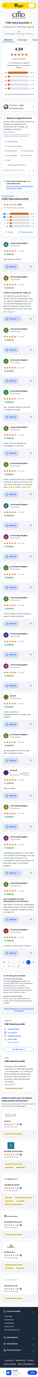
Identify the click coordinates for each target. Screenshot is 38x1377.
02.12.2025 (21, 251)
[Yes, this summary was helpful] (29, 171)
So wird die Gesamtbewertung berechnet (19, 94)
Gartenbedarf (9, 1201)
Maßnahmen (15, 981)
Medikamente (20, 1167)
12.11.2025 (20, 703)
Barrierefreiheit (10, 1364)
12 (23, 962)
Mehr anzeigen (13, 1042)
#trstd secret (9, 1326)
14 (33, 962)
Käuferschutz (9, 1320)
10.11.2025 (20, 844)
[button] (5, 5)
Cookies (30, 1360)
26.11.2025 (20, 337)
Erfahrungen (22, 40)
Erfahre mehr (21, 1106)
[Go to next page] (14, 966)
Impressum (9, 1360)
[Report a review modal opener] (31, 266)
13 (28, 962)
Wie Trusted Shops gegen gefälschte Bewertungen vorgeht (19, 187)
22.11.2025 (20, 543)
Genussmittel (20, 1268)
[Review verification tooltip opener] (31, 23)
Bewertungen (9, 1323)
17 (9, 966)
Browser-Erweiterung (12, 1330)
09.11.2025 (20, 937)
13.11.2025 (20, 641)
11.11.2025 (20, 813)
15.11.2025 (20, 574)
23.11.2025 (20, 399)
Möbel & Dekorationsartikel (13, 1204)
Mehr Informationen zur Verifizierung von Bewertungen (19, 1010)
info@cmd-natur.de (14, 1036)
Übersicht (8, 40)
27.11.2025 (20, 284)
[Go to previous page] (9, 962)
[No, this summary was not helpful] (33, 171)
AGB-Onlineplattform (26, 1364)
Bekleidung (8, 1197)
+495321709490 (13, 1029)
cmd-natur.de (12, 1032)
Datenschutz (20, 1360)
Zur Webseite (17, 1049)
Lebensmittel (9, 1167)
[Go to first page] (4, 962)
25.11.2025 (20, 368)
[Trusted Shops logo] (19, 5)
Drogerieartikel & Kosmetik (14, 1088)
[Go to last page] (19, 966)
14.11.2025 (20, 605)
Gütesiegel (8, 1316)
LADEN (32, 1373)
